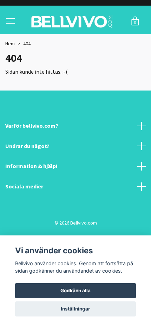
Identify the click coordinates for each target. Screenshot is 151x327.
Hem (10, 71)
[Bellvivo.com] (73, 35)
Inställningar (75, 309)
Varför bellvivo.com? (31, 153)
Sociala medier (24, 214)
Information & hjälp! (31, 194)
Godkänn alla (75, 290)
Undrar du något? (27, 174)
